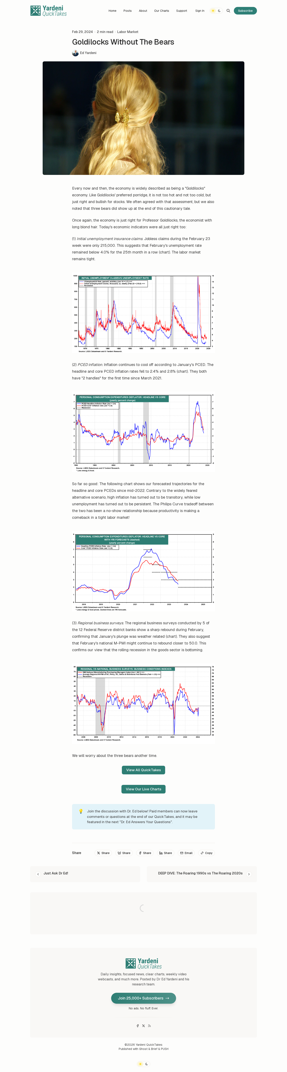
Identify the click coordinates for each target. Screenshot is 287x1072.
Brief (154, 1049)
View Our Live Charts (143, 789)
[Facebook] (137, 1025)
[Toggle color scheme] (216, 11)
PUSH (165, 1049)
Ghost (143, 1049)
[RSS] (149, 1025)
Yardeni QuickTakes (149, 1045)
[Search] (228, 11)
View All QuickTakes (143, 770)
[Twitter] (143, 1025)
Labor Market (127, 32)
